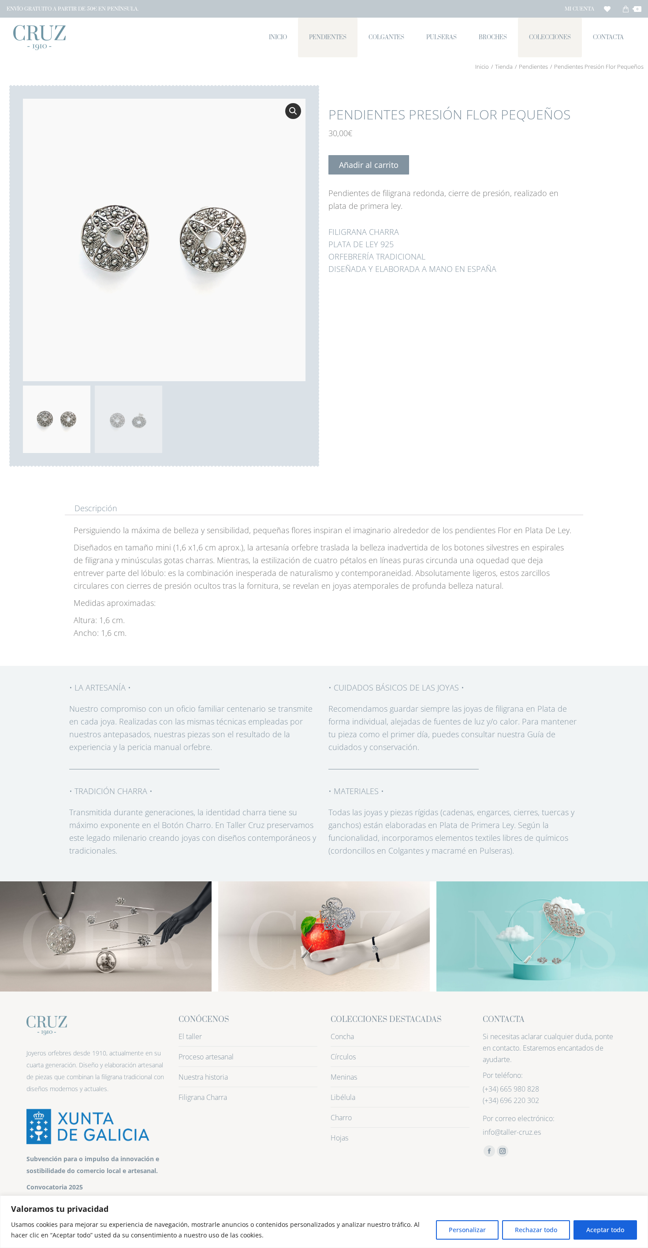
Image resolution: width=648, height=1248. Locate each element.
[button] (293, 111)
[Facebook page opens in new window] (489, 1151)
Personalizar (467, 1230)
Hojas (339, 1138)
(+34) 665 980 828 (511, 1089)
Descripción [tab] (95, 508)
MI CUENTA (579, 9)
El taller (190, 1036)
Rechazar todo (536, 1230)
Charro (341, 1117)
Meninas (344, 1077)
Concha (342, 1036)
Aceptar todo (605, 1230)
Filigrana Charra (203, 1097)
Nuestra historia (203, 1077)
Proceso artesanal (206, 1057)
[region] (324, 1222)
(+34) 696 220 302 (511, 1100)
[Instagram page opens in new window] (502, 1151)
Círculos (343, 1057)
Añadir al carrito (368, 165)
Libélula (343, 1097)
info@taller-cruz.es (512, 1132)
